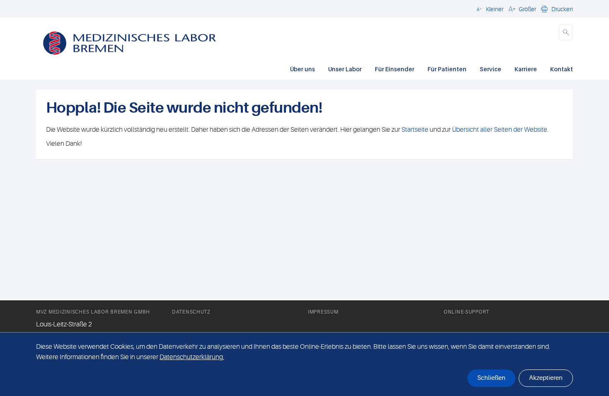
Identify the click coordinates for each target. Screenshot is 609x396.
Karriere (526, 68)
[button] (488, 8)
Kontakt (561, 68)
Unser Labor (345, 68)
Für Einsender (394, 68)
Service (490, 68)
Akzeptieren (546, 378)
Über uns (302, 68)
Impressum (323, 312)
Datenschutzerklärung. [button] (192, 357)
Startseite (414, 129)
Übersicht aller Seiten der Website (499, 129)
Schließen (491, 378)
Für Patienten (447, 68)
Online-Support (466, 312)
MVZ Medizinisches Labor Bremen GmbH (93, 312)
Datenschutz (191, 312)
